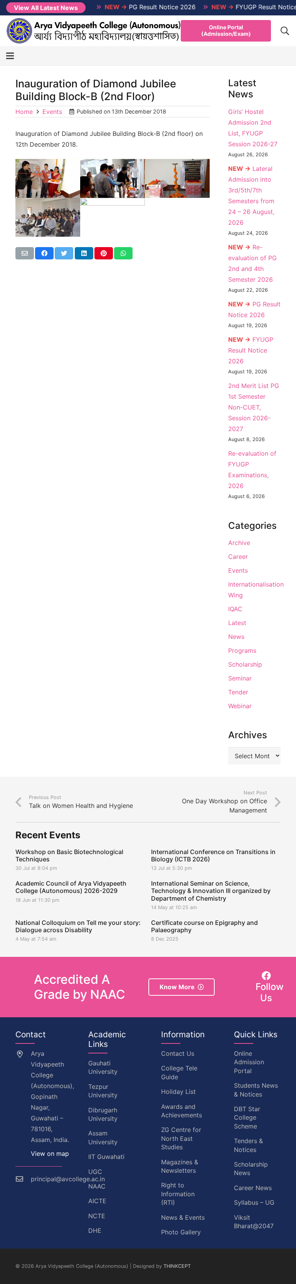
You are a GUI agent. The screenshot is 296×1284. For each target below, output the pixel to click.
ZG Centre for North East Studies (181, 1138)
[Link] (93, 30)
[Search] (285, 31)
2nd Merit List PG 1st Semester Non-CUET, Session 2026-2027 (253, 407)
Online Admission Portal (249, 1062)
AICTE (97, 1201)
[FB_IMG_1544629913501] (112, 217)
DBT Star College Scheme (247, 1117)
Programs (242, 650)
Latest (237, 623)
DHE (94, 1230)
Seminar (240, 678)
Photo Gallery (181, 1232)
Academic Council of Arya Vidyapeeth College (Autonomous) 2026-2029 (70, 886)
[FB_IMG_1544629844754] (177, 178)
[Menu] (10, 55)
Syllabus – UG (254, 1202)
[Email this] (24, 253)
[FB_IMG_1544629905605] (47, 217)
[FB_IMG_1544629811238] (47, 178)
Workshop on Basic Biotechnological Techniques (69, 855)
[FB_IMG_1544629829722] (112, 178)
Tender (238, 692)
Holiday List (178, 1091)
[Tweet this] (64, 253)
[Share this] (44, 253)
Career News (253, 1188)
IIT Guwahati (106, 1156)
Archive (239, 543)
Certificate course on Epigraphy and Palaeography (204, 926)
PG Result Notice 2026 (136, 7)
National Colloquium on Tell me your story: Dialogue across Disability (78, 926)
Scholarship (245, 664)
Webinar (240, 706)
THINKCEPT (177, 1266)
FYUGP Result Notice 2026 (250, 350)
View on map (50, 1153)
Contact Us (177, 1053)
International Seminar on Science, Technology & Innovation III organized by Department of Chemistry (211, 890)
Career (238, 556)
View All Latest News (46, 8)
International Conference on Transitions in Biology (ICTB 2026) (213, 855)
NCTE (96, 1216)
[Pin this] (103, 253)
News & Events (183, 1217)
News (236, 636)
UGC (95, 1171)
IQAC (235, 609)
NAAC (97, 1186)
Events (238, 570)
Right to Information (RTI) (178, 1193)
